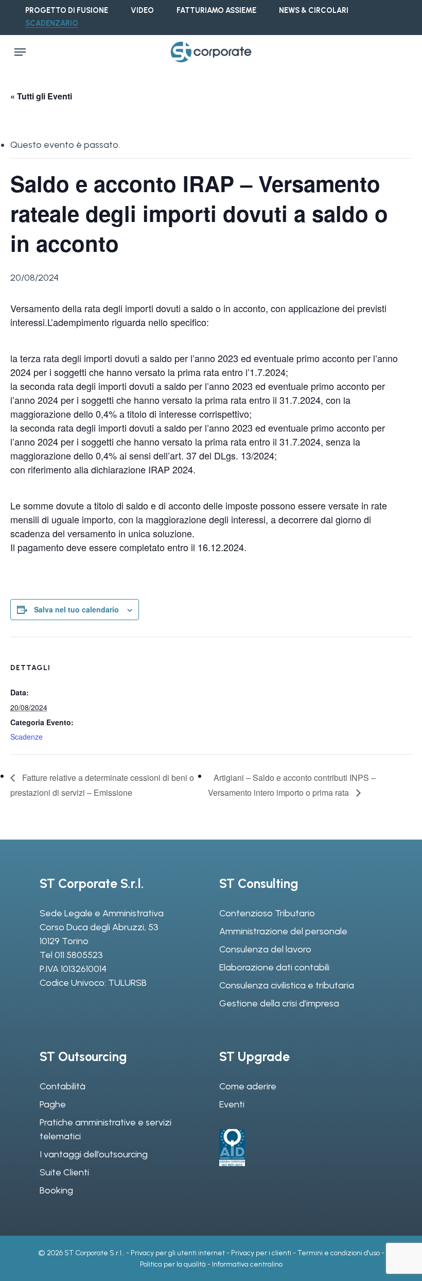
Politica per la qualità (173, 1264)
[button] (20, 52)
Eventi (231, 1104)
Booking (56, 1190)
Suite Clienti (64, 1172)
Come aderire (247, 1086)
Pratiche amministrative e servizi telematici (105, 1129)
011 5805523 (79, 955)
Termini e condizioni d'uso (338, 1253)
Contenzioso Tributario (267, 913)
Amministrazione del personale (283, 931)
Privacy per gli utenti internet (178, 1253)
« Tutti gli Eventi (41, 96)
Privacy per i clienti (261, 1253)
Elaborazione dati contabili (274, 967)
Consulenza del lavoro (265, 949)
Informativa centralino (247, 1264)
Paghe (53, 1104)
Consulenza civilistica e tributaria (286, 985)
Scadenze (26, 736)
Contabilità (62, 1086)
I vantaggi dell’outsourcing (94, 1154)
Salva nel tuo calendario (76, 609)
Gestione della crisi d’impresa (279, 1003)
